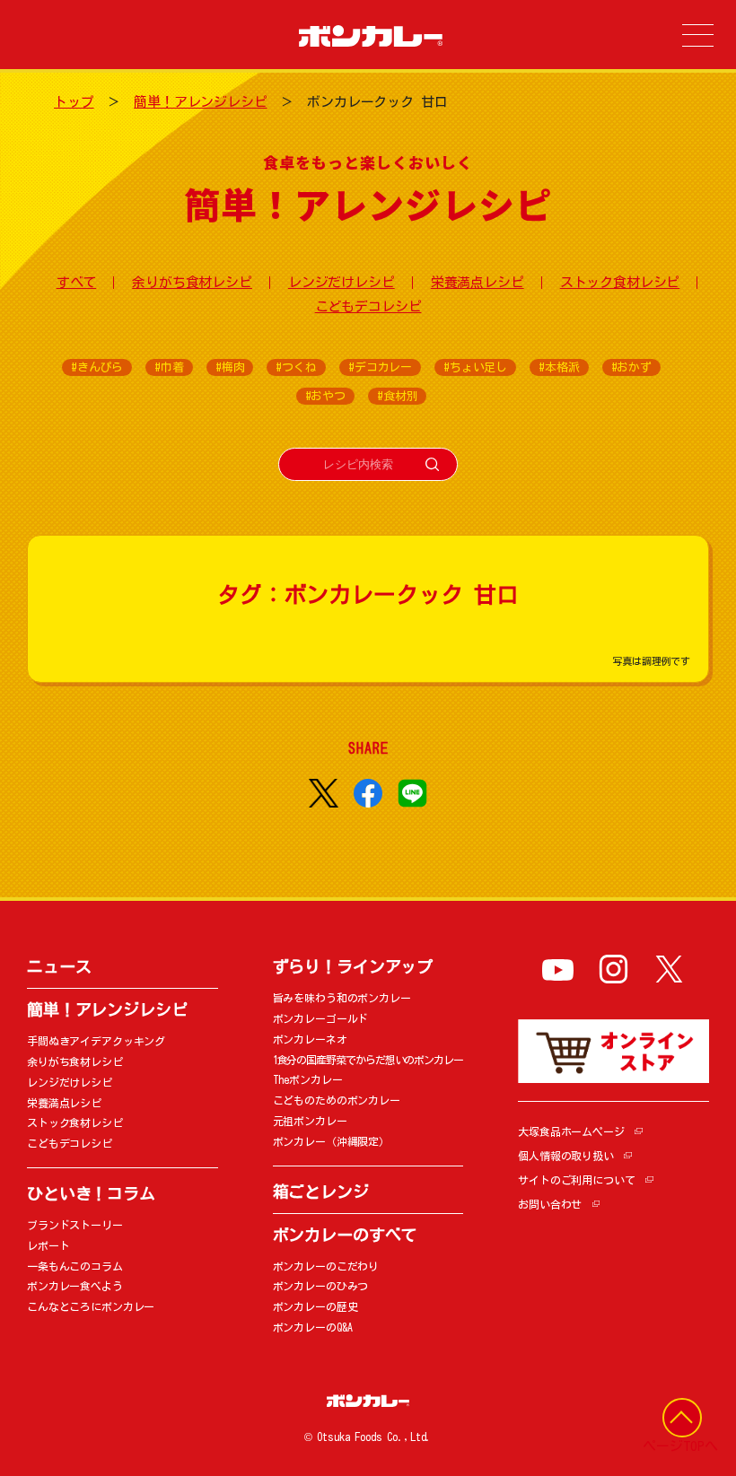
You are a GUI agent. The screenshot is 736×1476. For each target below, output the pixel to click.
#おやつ (325, 396)
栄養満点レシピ (477, 282)
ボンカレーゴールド (321, 1018)
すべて (77, 282)
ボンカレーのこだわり (326, 1266)
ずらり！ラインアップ (353, 966)
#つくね (296, 367)
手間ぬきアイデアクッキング (96, 1040)
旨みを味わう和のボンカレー (342, 997)
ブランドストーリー (75, 1224)
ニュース (59, 966)
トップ (74, 102)
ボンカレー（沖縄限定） (331, 1141)
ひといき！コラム (91, 1193)
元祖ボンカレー (310, 1120)
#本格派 (559, 367)
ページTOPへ (680, 1446)
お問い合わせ (550, 1204)
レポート (48, 1245)
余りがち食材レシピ (192, 282)
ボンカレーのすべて (345, 1235)
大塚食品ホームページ (571, 1131)
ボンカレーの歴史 (315, 1306)
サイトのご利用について (576, 1180)
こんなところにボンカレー (90, 1306)
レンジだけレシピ (341, 282)
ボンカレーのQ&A (313, 1327)
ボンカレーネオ (310, 1039)
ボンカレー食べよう (75, 1285)
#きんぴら (97, 367)
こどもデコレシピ (368, 306)
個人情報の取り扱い (566, 1155)
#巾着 (169, 367)
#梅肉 (230, 367)
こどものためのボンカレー (336, 1100)
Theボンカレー (308, 1079)
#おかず (631, 367)
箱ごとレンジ (321, 1191)
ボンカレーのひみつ (321, 1285)
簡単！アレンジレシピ (200, 102)
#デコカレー (380, 367)
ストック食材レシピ (620, 282)
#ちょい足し (475, 367)
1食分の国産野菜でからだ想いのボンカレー (368, 1059)
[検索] (432, 464)
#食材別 (397, 396)
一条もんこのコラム (75, 1266)
